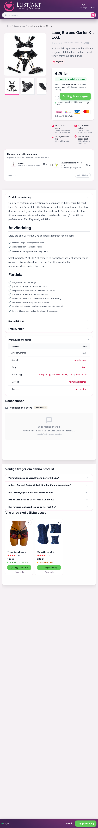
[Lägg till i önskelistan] (88, 103)
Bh (66, 374)
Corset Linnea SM (45, 552)
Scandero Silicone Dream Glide (71, 164)
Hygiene (20, 163)
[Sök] (93, 15)
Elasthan (82, 381)
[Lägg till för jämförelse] (29, 528)
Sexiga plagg (19, 26)
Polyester (73, 381)
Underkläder (58, 374)
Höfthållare (81, 374)
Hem (9, 26)
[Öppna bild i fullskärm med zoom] (42, 72)
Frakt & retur (16, 328)
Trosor (72, 374)
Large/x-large (80, 360)
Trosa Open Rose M (17, 552)
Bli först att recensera (71, 43)
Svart (84, 367)
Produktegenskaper (19, 339)
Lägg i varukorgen (77, 96)
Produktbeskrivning (19, 197)
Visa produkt (19, 572)
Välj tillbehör (82, 175)
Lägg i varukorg (21, 567)
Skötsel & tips (16, 320)
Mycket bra (81, 389)
